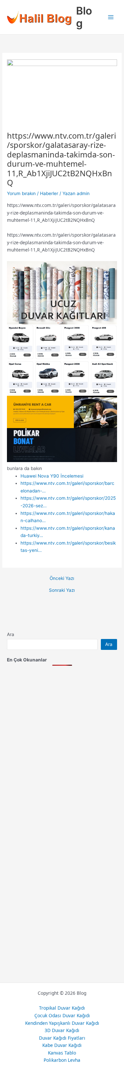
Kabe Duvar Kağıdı (62, 1045)
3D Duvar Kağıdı (62, 1030)
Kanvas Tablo (62, 1053)
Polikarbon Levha (62, 1060)
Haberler (49, 193)
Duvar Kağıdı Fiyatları (62, 1038)
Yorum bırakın (21, 193)
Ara (10, 634)
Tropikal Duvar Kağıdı (62, 1008)
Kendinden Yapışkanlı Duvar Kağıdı (62, 1023)
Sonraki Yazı (62, 590)
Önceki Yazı (62, 578)
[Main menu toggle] (111, 17)
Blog (84, 17)
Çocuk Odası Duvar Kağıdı (62, 1015)
